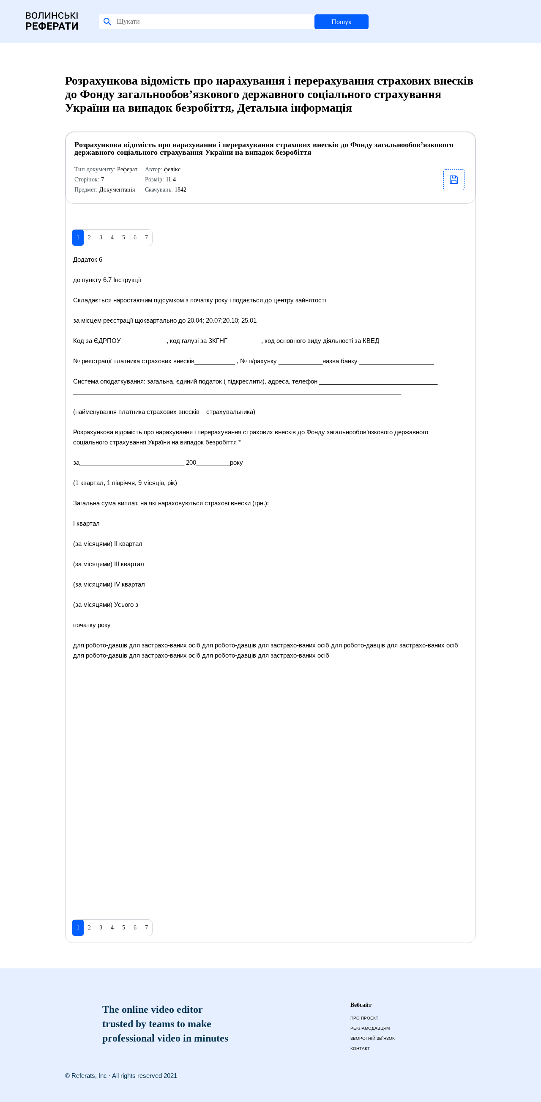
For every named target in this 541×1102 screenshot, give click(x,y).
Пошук (341, 21)
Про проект (364, 1018)
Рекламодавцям (370, 1028)
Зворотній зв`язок (372, 1038)
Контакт (360, 1048)
